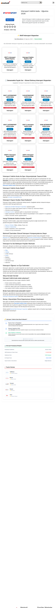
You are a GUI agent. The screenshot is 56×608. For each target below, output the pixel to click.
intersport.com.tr (10, 212)
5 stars (15, 27)
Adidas (7, 252)
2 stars (7, 27)
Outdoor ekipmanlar (10, 227)
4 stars (12, 27)
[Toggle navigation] (53, 3)
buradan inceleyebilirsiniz (15, 197)
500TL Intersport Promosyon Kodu (28, 155)
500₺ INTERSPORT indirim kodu (46, 125)
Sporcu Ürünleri (9, 225)
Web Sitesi (10, 20)
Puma (6, 255)
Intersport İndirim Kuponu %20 (28, 58)
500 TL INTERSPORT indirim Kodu (10, 96)
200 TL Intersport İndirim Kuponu (9, 58)
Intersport (10, 70)
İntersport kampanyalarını (34, 237)
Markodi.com (6, 237)
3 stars (10, 27)
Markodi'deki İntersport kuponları (18, 309)
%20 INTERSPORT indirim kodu (28, 96)
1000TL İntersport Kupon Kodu (10, 155)
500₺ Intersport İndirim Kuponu (46, 96)
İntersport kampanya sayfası (10, 296)
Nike (6, 250)
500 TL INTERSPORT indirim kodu (10, 125)
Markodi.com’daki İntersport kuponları (15, 206)
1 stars (5, 27)
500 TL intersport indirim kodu (28, 125)
